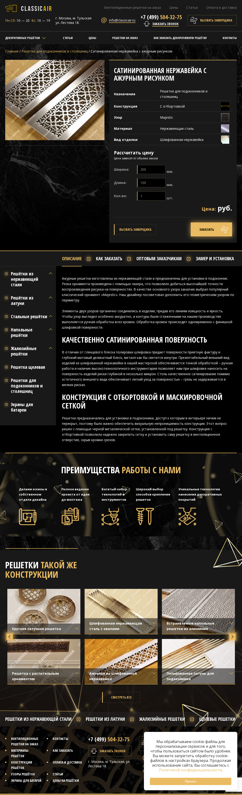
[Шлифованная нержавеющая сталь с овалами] (121, 611)
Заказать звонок (165, 24)
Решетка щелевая (28, 367)
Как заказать (63, 750)
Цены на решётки (66, 780)
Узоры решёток (23, 774)
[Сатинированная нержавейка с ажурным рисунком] (54, 100)
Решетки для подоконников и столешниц (27, 386)
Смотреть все (121, 697)
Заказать (206, 229)
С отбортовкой (172, 106)
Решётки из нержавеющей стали (24, 279)
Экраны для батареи (22, 407)
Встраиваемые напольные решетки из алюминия (190, 626)
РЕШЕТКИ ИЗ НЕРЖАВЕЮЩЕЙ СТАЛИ (38, 719)
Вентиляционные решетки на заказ (132, 7)
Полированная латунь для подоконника (190, 676)
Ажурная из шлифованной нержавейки (113, 676)
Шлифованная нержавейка (182, 139)
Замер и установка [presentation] (215, 259)
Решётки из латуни (22, 300)
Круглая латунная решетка (36, 628)
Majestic (166, 117)
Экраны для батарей (26, 780)
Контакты (230, 38)
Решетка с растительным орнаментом (35, 676)
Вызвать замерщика (216, 20)
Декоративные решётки (22, 38)
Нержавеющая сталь (177, 128)
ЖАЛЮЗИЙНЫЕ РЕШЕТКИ (162, 719)
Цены (173, 7)
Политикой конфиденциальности (190, 770)
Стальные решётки (29, 316)
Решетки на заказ (125, 38)
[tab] (79, 258)
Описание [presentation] (72, 259)
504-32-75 (161, 17)
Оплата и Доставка (67, 762)
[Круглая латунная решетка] (44, 611)
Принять (191, 781)
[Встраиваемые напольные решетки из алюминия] (198, 611)
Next (232, 636)
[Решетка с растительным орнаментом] (44, 661)
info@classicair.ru (122, 20)
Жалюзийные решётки (23, 351)
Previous (9, 636)
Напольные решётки (21, 332)
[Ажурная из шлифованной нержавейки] (121, 661)
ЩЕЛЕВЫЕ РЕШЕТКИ (217, 719)
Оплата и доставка (221, 7)
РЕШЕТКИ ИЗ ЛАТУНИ (105, 719)
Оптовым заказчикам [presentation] (159, 259)
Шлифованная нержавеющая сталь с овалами (115, 626)
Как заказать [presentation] (109, 259)
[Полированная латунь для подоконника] (198, 661)
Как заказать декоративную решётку (180, 38)
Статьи (192, 7)
